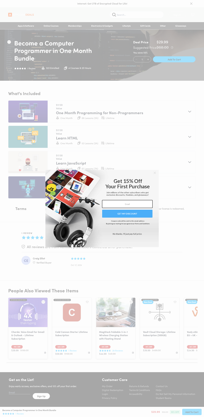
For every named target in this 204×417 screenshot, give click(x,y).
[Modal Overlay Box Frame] (102, 208)
